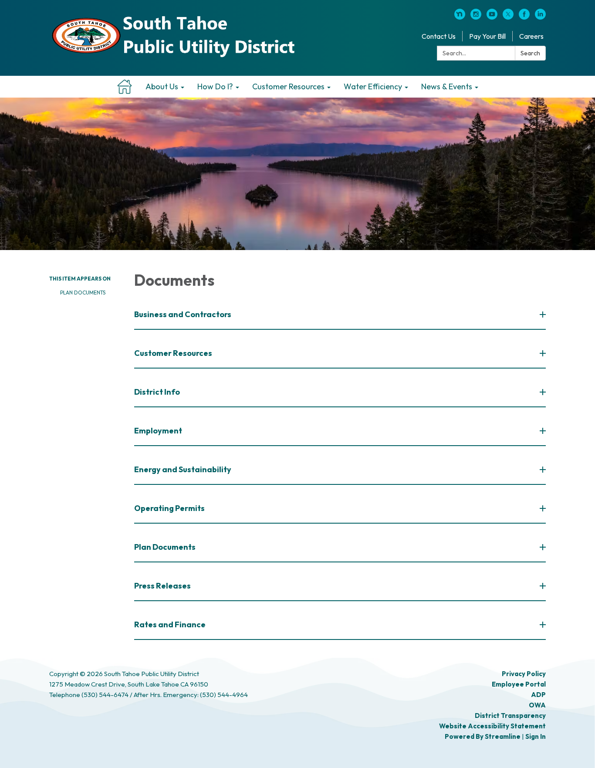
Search (530, 53)
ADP (538, 694)
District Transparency (510, 715)
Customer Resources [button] (173, 353)
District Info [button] (157, 392)
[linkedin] (540, 17)
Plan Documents (82, 292)
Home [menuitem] (125, 87)
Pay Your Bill (487, 36)
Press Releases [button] (162, 586)
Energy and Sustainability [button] (182, 469)
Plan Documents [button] (165, 547)
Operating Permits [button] (169, 508)
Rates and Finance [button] (170, 624)
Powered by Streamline (483, 736)
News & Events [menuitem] (446, 86)
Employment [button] (158, 431)
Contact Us (439, 36)
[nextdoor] (459, 17)
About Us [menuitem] (161, 86)
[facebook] (524, 17)
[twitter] (508, 17)
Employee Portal (519, 684)
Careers (531, 36)
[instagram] (475, 17)
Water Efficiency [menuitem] (373, 86)
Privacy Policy (524, 674)
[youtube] (492, 17)
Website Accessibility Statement (492, 726)
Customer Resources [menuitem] (288, 86)
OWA (537, 705)
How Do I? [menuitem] (215, 86)
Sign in (535, 736)
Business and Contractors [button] (182, 314)
